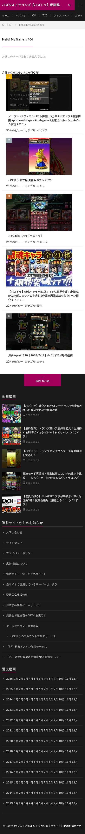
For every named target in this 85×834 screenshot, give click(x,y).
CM (34, 15)
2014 (9, 793)
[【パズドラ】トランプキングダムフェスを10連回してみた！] (11, 458)
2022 (9, 720)
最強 (39, 306)
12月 (75, 689)
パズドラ (21, 15)
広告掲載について (17, 564)
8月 (51, 679)
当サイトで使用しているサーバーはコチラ (31, 584)
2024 (9, 699)
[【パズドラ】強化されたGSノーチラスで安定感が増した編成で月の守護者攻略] (11, 413)
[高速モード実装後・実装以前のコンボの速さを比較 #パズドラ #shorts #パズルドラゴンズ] (11, 481)
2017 (9, 762)
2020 (9, 741)
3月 (26, 679)
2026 (9, 679)
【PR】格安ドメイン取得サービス (26, 647)
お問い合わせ (14, 532)
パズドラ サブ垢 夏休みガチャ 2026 (30, 180)
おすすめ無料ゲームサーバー (23, 605)
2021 (9, 730)
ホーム (5, 15)
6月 (41, 679)
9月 (56, 689)
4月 (31, 679)
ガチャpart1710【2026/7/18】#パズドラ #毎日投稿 (40, 355)
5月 (36, 679)
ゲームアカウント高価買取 (22, 626)
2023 (9, 710)
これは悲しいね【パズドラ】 (25, 236)
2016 (9, 772)
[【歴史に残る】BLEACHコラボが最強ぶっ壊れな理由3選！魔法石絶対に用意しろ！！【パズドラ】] (11, 503)
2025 (9, 689)
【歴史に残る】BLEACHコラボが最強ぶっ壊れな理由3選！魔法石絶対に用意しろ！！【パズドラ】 (52, 500)
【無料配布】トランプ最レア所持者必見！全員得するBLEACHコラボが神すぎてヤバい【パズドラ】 (52, 432)
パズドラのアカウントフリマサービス (33, 636)
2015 (9, 782)
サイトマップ (14, 543)
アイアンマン (61, 15)
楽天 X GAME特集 (17, 595)
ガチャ (79, 15)
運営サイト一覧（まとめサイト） (26, 574)
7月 (46, 679)
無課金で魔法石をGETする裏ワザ (26, 615)
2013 (9, 803)
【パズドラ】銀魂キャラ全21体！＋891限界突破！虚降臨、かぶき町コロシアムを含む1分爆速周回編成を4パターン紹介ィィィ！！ (44, 296)
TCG (44, 15)
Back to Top (42, 381)
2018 (9, 751)
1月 (16, 679)
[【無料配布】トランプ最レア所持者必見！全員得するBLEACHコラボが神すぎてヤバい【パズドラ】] (11, 436)
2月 (21, 679)
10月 (62, 689)
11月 (68, 689)
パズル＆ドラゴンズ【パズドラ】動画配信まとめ (53, 826)
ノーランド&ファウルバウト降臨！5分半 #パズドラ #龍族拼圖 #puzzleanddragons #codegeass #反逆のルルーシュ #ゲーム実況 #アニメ (44, 120)
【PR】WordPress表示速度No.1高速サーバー (33, 657)
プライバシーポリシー (19, 553)
